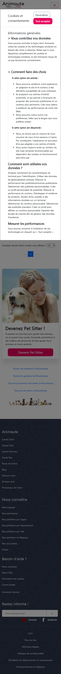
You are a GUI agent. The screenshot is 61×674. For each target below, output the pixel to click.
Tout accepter (42, 21)
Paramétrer (41, 15)
